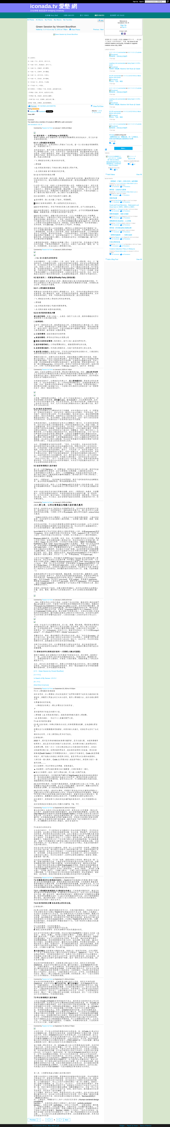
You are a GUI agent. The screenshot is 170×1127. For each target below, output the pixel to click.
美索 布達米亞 (113, 52)
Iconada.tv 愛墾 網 (53, 6)
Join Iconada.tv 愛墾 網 (35, 124)
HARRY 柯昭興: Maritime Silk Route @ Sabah (124, 69)
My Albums (58, 20)
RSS (106, 149)
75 (126, 232)
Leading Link (113, 63)
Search (168, 1)
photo (139, 52)
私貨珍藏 (46, 29)
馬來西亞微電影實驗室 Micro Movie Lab (125, 183)
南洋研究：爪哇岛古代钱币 (118, 56)
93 (115, 218)
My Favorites (67, 20)
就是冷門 (117, 216)
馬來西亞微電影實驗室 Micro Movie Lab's (125, 76)
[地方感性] (37, 674)
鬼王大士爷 (131, 158)
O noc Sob (116, 168)
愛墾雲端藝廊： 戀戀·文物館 (119, 214)
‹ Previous (32, 1120)
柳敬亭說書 (113, 198)
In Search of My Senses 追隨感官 (45, 678)
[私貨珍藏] (31, 31)
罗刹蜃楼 (117, 223)
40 (115, 225)
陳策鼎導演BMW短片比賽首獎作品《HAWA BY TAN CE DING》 (114, 163)
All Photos (30, 20)
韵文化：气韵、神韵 (116, 81)
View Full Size (98, 106)
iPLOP (111, 76)
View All (139, 174)
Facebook (42, 111)
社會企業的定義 (115, 242)
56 (126, 202)
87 (134, 164)
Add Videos (111, 174)
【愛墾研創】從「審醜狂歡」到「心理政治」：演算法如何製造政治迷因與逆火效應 (125, 138)
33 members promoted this (47, 106)
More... (123, 148)
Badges (122, 1125)
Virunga (111, 135)
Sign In (141, 1)
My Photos (48, 20)
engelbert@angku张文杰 (134, 161)
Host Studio (118, 200)
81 (126, 186)
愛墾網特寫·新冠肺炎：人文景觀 (120, 221)
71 (125, 195)
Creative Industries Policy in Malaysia (122, 249)
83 (125, 246)
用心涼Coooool (119, 209)
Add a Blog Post (112, 259)
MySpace (33, 111)
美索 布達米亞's (133, 52)
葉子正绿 (117, 230)
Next (102, 29)
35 (115, 254)
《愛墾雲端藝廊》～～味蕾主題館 (121, 235)
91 (126, 218)
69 (126, 225)
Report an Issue (132, 1125)
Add (102, 20)
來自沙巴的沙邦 (119, 244)
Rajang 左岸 (118, 237)
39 (115, 211)
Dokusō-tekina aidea (120, 251)
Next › (67, 1120)
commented (122, 52)
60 (126, 211)
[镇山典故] (37, 681)
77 (115, 232)
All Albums (39, 20)
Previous (96, 29)
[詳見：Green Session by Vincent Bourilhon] (48, 671)
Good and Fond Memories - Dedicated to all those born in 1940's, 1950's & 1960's (124, 206)
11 (115, 202)
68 (126, 239)
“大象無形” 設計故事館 (97, 111)
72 (116, 169)
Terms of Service (145, 1125)
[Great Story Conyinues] (41, 685)
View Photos (76, 29)
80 (126, 254)
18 (115, 186)
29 (115, 239)
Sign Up (135, 1)
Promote (33, 106)
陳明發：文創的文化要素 (118, 190)
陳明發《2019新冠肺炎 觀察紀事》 (121, 228)
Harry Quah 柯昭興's (133, 63)
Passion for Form (47, 128)
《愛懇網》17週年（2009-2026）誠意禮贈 (124, 181)
